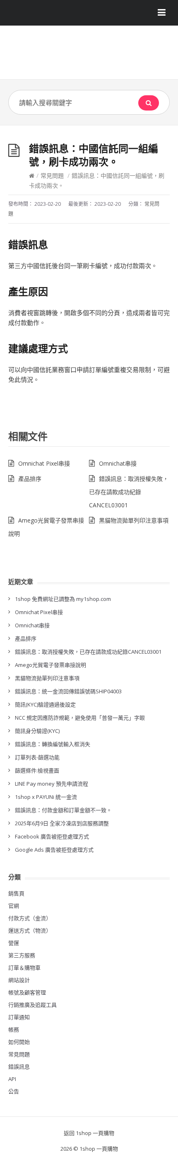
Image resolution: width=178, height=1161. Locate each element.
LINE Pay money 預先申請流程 (51, 783)
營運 (13, 943)
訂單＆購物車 (24, 967)
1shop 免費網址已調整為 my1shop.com (63, 599)
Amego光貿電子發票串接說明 (50, 665)
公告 (13, 1091)
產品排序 (29, 479)
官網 (13, 905)
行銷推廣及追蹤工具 (32, 1004)
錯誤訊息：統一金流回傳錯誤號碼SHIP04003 (68, 691)
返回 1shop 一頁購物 (89, 1133)
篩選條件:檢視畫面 (37, 770)
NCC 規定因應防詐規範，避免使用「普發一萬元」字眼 (80, 717)
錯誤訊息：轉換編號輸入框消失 (52, 744)
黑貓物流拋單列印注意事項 (133, 520)
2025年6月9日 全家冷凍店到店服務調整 (62, 823)
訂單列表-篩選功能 (37, 757)
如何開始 (19, 1042)
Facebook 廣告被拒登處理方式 (52, 836)
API (12, 1079)
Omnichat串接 (118, 463)
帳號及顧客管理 (27, 992)
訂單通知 (19, 1017)
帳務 (13, 1029)
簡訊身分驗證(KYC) (37, 731)
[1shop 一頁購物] (89, 55)
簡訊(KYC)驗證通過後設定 (45, 704)
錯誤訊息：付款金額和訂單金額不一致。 (63, 810)
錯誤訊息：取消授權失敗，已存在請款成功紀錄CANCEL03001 (128, 492)
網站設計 (19, 980)
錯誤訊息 (19, 1066)
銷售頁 (16, 893)
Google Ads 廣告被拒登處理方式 (54, 849)
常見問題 (52, 175)
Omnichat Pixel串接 (44, 463)
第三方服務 (21, 955)
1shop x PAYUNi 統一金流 (46, 797)
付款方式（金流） (29, 918)
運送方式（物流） (29, 930)
